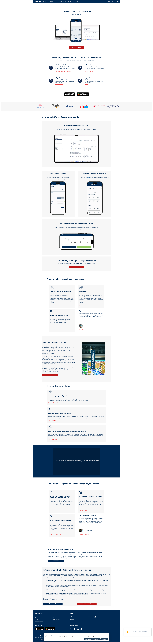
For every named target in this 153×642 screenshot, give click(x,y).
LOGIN (113, 1)
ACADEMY (67, 1)
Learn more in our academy (56, 329)
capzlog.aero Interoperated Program (87, 603)
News (54, 617)
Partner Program (56, 560)
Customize (96, 639)
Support (72, 616)
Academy (72, 619)
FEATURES (51, 1)
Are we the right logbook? (93, 616)
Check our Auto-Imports (53, 439)
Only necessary (88, 639)
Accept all (104, 639)
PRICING (55, 1)
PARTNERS (72, 1)
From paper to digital (92, 617)
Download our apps (59, 84)
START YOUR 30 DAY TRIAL (76, 47)
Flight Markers (89, 177)
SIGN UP (109, 1)
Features (37, 616)
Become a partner (39, 621)
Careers (54, 616)
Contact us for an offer (53, 402)
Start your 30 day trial (50, 375)
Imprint (42, 639)
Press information (56, 619)
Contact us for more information (53, 603)
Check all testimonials (84, 330)
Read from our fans (89, 71)
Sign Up (36, 619)
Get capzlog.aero (52, 420)
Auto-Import (72, 617)
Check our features (83, 305)
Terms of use (37, 639)
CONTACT (77, 1)
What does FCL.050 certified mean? (63, 71)
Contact (86, 84)
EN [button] (117, 1)
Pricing (36, 617)
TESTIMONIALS (61, 1)
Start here (77, 266)
